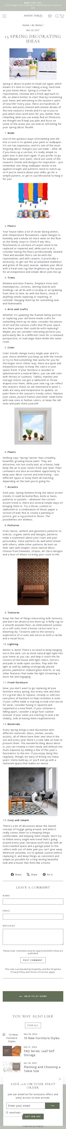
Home (25, 25)
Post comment (33, 960)
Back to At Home (35, 996)
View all (32, 1025)
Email (6, 910)
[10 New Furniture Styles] (12, 1038)
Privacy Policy (18, 972)
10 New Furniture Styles (42, 1038)
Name (6, 895)
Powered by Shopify (33, 1126)
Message (9, 925)
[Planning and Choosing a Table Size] (12, 1067)
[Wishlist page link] (51, 16)
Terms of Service (39, 972)
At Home (37, 25)
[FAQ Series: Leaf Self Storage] (12, 1051)
